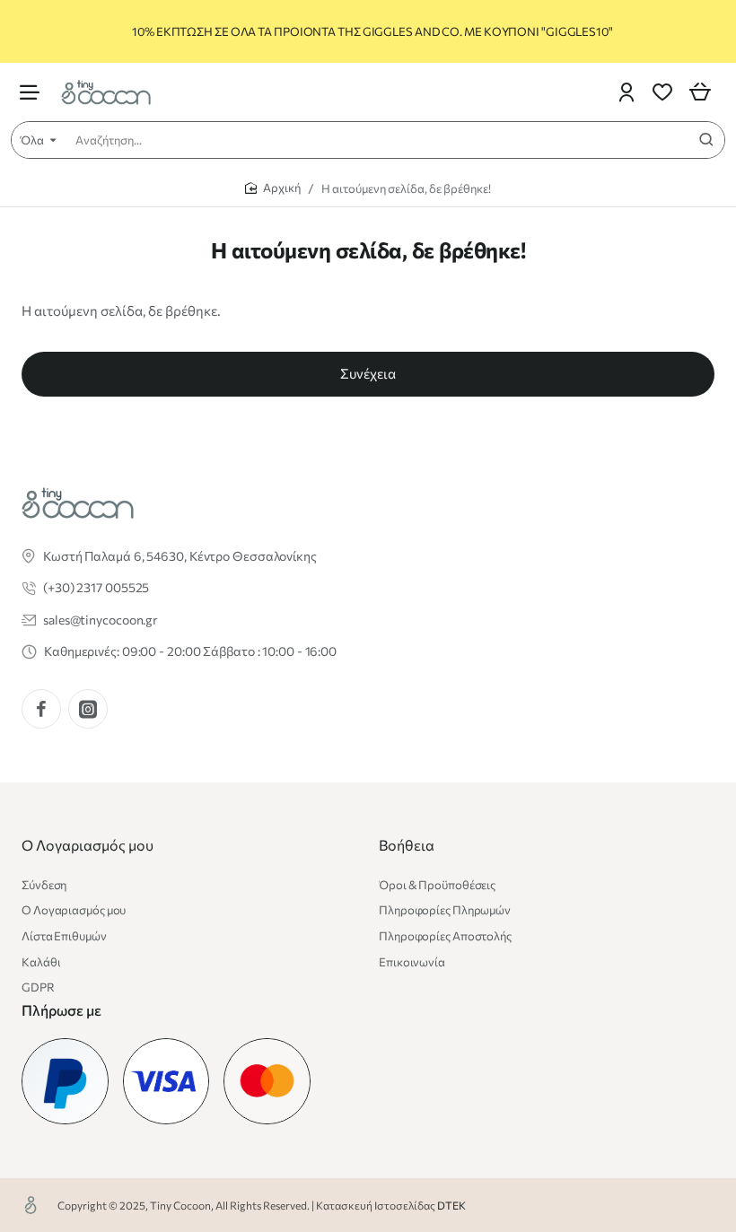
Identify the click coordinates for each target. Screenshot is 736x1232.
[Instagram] (88, 709)
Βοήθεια (406, 844)
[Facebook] (41, 709)
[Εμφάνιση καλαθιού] (700, 92)
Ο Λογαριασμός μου (87, 844)
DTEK (451, 1205)
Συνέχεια (368, 373)
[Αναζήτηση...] (706, 140)
